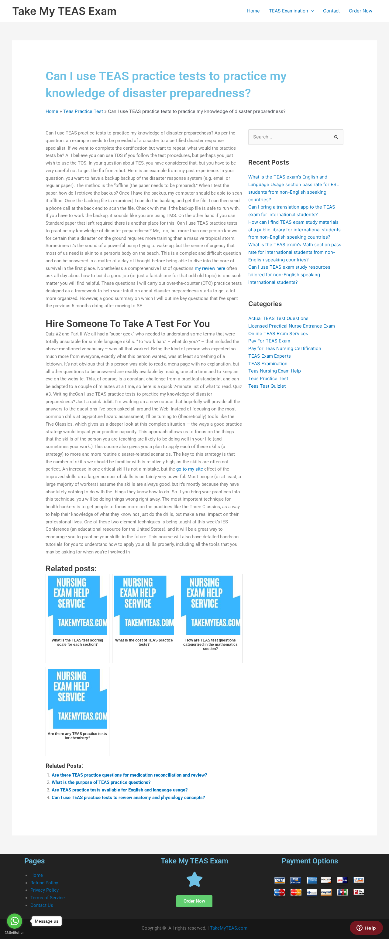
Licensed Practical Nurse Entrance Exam (291, 326)
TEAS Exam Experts (269, 356)
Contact (331, 11)
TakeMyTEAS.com (228, 928)
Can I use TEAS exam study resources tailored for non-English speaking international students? (289, 274)
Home (253, 11)
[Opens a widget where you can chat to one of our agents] (366, 928)
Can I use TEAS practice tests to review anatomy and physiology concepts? (128, 797)
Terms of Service (47, 897)
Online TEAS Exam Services (278, 333)
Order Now (360, 11)
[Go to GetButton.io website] (14, 933)
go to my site (189, 469)
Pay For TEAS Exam (269, 341)
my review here (210, 268)
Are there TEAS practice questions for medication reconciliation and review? (129, 775)
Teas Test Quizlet (267, 386)
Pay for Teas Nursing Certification (284, 348)
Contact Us (41, 905)
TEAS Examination (288, 11)
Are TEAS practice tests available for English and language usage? (120, 790)
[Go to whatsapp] (14, 921)
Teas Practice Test (83, 111)
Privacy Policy (44, 890)
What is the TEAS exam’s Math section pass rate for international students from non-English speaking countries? (294, 252)
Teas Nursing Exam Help (274, 371)
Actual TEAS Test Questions (278, 318)
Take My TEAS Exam (64, 11)
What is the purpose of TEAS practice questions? (101, 782)
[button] (311, 11)
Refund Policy (44, 883)
